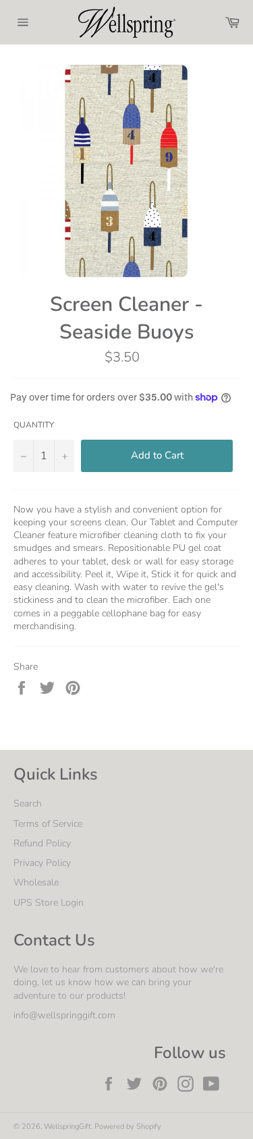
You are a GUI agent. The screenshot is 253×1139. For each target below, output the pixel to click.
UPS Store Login (48, 902)
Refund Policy (42, 843)
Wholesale (36, 882)
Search (27, 803)
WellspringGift (67, 1126)
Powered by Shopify (127, 1126)
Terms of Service (47, 823)
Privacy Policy (42, 862)
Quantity (33, 424)
